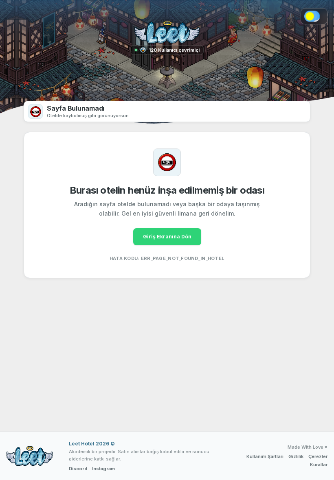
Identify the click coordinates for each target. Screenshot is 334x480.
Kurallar (318, 464)
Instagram (103, 468)
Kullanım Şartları (264, 456)
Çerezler (317, 456)
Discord (78, 468)
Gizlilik (295, 456)
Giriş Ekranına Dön (167, 236)
